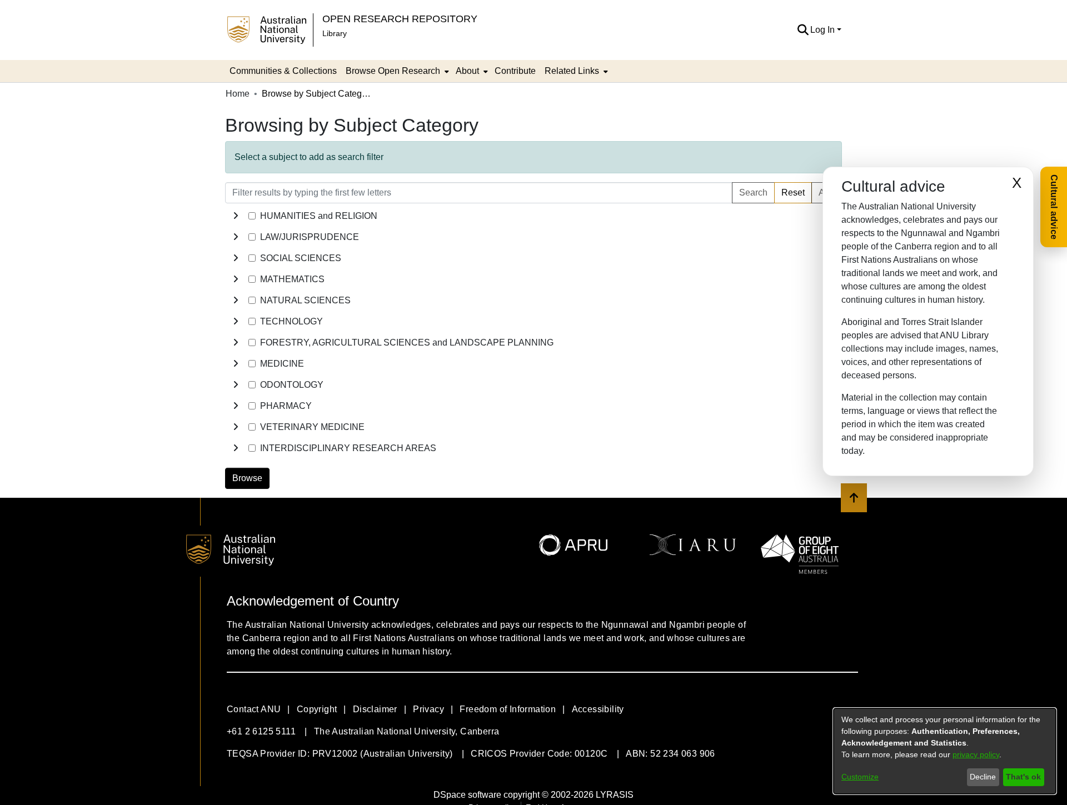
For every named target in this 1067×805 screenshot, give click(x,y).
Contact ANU (254, 709)
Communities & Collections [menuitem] (283, 71)
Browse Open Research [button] (393, 71)
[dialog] (945, 751)
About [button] (467, 71)
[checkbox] (252, 215)
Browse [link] (247, 478)
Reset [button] (793, 192)
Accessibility (598, 709)
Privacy (428, 709)
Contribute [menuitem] (515, 71)
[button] (803, 30)
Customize (860, 776)
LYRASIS (615, 794)
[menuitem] (396, 71)
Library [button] (334, 33)
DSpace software (467, 794)
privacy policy (976, 754)
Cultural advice (1054, 206)
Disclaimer (375, 709)
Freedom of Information (508, 709)
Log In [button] (823, 29)
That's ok (1023, 776)
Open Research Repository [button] (399, 18)
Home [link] (238, 93)
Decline (983, 776)
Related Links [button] (572, 71)
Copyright (317, 709)
